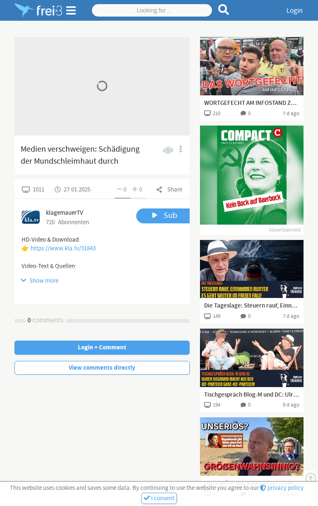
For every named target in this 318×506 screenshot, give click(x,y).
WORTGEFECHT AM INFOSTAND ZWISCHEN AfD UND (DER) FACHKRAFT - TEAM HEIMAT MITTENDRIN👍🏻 (251, 103)
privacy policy (285, 488)
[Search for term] (223, 9)
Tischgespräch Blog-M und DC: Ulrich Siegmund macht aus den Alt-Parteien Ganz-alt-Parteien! (251, 395)
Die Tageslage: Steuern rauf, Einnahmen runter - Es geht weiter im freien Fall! (251, 306)
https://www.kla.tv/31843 (63, 248)
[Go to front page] (38, 10)
